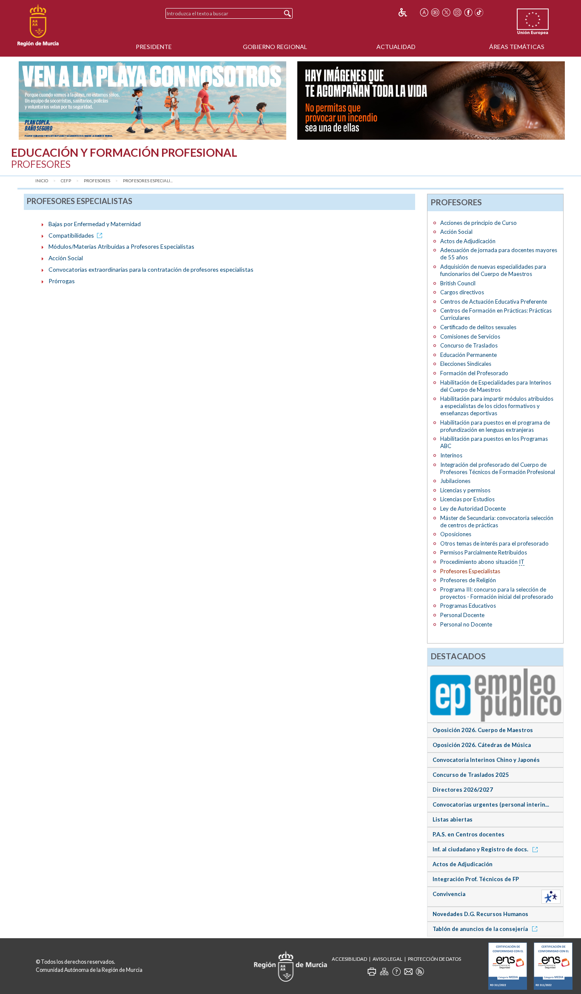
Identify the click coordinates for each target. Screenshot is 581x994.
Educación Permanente (468, 354)
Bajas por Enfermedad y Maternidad (94, 223)
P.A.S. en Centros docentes (468, 834)
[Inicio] (38, 25)
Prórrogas (61, 280)
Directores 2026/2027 (463, 789)
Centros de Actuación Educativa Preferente (493, 301)
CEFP (66, 180)
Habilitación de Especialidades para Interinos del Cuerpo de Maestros (495, 386)
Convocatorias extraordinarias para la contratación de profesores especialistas (150, 269)
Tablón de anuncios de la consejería (481, 928)
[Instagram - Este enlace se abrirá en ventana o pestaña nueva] (457, 12)
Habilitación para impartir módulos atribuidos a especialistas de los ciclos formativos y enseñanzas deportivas (496, 406)
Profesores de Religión (468, 580)
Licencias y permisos (465, 490)
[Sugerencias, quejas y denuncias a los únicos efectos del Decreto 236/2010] (408, 971)
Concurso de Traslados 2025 (471, 774)
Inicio (41, 180)
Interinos (451, 455)
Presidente (154, 46)
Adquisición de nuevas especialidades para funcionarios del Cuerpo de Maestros (493, 270)
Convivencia (449, 894)
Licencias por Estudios (467, 499)
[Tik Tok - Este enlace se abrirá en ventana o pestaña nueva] (479, 12)
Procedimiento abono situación (482, 561)
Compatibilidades (71, 235)
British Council (458, 283)
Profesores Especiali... (148, 180)
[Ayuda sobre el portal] (396, 971)
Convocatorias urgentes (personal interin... (491, 804)
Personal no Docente (466, 624)
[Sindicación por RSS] (420, 971)
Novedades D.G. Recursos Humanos (480, 914)
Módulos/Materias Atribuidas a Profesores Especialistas (121, 246)
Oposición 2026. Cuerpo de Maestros (483, 730)
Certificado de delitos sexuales (478, 327)
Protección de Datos (434, 959)
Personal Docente (462, 615)
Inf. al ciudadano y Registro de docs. (481, 849)
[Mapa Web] (384, 971)
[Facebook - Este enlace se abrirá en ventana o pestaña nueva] (468, 12)
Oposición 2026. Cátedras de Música (482, 744)
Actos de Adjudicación (468, 241)
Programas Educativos (468, 605)
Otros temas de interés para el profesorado (494, 543)
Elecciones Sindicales (465, 363)
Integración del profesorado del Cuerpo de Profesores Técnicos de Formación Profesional (497, 468)
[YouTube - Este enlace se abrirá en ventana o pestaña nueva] (435, 12)
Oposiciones (455, 534)
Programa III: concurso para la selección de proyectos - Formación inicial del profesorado (496, 593)
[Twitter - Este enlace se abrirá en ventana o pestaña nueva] (446, 12)
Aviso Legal (387, 959)
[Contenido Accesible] (409, 12)
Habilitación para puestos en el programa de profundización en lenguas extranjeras (495, 426)
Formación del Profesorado (474, 373)
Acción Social (65, 257)
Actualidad (396, 46)
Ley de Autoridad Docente (473, 508)
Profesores (97, 180)
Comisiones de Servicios (470, 336)
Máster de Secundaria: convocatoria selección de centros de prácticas (496, 521)
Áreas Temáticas (516, 46)
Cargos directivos (462, 292)
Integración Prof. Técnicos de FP (476, 879)
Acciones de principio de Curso (478, 222)
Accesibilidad (349, 959)
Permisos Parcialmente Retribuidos (483, 552)
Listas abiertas (453, 819)
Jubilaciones (455, 480)
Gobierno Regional (275, 46)
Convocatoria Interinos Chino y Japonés (486, 759)
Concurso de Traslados (469, 345)
